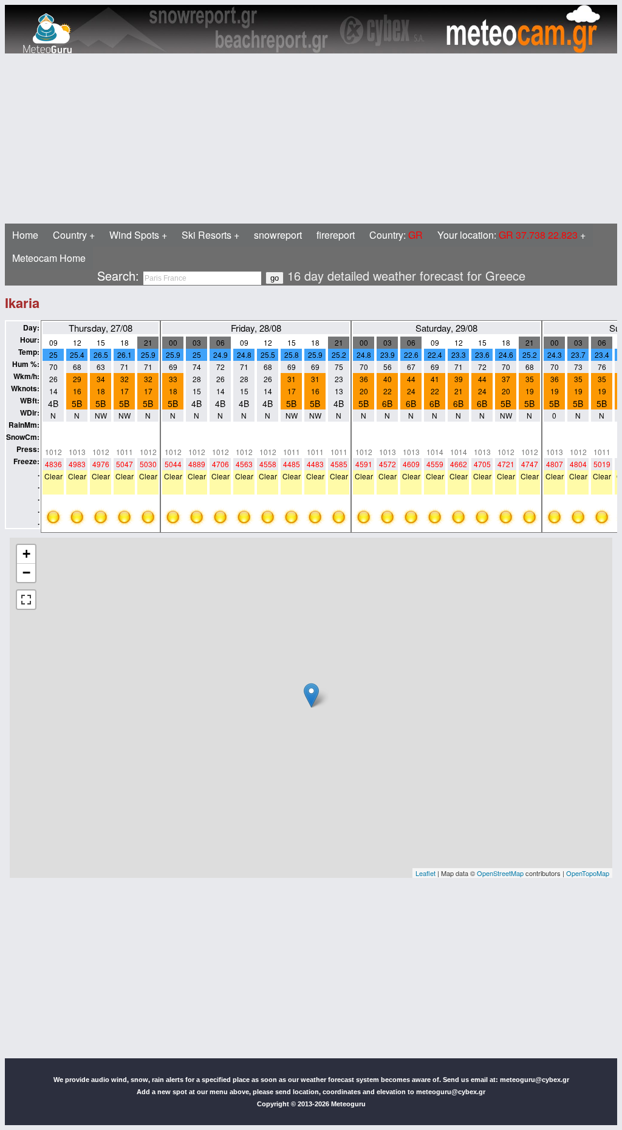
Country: (396, 235)
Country (70, 235)
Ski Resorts (206, 235)
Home (25, 235)
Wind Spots (134, 235)
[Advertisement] (311, 138)
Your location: (507, 235)
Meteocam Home (49, 258)
